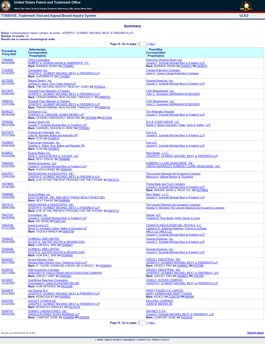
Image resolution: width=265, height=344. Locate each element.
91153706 (7, 300)
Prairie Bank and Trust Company (165, 184)
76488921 (182, 265)
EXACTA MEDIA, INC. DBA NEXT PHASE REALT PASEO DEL (66, 197)
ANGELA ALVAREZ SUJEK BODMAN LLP (54, 314)
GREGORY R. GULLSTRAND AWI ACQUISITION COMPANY (65, 272)
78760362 (7, 121)
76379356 (91, 117)
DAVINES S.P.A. (156, 311)
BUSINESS (129, 340)
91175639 (7, 80)
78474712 (113, 179)
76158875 (53, 138)
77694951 (7, 59)
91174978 (7, 90)
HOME (100, 340)
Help (89, 8)
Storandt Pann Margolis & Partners (49, 90)
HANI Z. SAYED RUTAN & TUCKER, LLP (53, 156)
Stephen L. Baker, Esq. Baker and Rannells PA (56, 145)
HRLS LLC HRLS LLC (159, 231)
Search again (255, 332)
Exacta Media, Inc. (39, 153)
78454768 (7, 225)
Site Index (26, 8)
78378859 (7, 184)
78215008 (66, 286)
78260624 (105, 265)
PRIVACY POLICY (161, 340)
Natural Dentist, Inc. (40, 80)
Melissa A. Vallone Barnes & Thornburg (169, 176)
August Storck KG (39, 121)
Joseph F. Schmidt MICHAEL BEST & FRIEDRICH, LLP (180, 314)
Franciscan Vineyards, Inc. (44, 132)
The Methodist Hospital (160, 111)
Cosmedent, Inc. (38, 70)
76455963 (65, 276)
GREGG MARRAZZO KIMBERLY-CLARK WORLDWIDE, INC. (183, 166)
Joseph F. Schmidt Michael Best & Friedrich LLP (175, 63)
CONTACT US (143, 340)
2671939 (107, 117)
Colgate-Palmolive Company (163, 70)
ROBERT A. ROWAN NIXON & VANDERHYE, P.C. (59, 63)
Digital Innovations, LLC (42, 163)
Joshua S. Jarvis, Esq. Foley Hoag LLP (52, 83)
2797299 (198, 265)
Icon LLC (151, 132)
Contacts (52, 8)
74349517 (186, 66)
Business (63, 8)
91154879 (7, 290)
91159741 (7, 269)
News (83, 8)
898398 (189, 296)
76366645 (7, 249)
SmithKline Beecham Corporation (48, 280)
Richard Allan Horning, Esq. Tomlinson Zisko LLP (57, 262)
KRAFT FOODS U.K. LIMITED (164, 290)
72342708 (174, 296)
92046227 (7, 111)
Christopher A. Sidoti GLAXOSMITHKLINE (53, 283)
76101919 (186, 317)
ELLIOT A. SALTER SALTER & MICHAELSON (56, 241)
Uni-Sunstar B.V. (38, 290)
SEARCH (117, 340)
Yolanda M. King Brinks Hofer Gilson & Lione (173, 218)
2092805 (84, 317)
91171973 (7, 132)
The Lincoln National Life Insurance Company (173, 173)
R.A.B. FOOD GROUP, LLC (162, 121)
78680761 (104, 97)
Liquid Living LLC (38, 225)
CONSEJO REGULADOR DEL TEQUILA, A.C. (174, 225)
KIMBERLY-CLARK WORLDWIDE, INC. (170, 163)
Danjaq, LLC (153, 215)
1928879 (202, 66)
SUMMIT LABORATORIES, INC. (48, 311)
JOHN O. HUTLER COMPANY (164, 280)
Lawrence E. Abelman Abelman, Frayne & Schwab (176, 228)
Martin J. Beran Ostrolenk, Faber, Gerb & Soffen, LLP (178, 125)
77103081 (7, 70)
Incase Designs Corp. (41, 259)
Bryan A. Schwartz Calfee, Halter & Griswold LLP (57, 228)
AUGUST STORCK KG (42, 300)
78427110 (7, 215)
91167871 (7, 173)
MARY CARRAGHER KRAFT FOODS (169, 293)
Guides (43, 8)
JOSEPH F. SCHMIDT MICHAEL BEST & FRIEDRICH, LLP (182, 272)
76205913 (64, 296)
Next (152, 44)
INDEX (108, 340)
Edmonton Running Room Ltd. (164, 59)
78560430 (7, 163)
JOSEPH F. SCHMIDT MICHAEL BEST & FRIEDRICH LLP (64, 73)
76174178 (74, 307)
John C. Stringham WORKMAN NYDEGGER (173, 94)
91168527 (7, 153)
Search (35, 8)
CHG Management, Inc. (160, 90)
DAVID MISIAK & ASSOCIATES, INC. (51, 173)
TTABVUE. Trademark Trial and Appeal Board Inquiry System (48, 15)
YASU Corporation (39, 59)
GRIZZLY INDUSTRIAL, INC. (163, 259)
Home (17, 8)
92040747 (7, 311)
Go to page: (130, 44)
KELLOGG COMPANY (159, 300)
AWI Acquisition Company (43, 269)
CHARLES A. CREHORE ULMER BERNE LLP (56, 114)
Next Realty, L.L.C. (157, 153)
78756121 (99, 86)
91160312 (7, 259)
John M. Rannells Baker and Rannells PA (53, 135)
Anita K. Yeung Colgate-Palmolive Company (172, 73)
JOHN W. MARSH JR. (159, 304)
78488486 (64, 159)
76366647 (7, 238)
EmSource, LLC (37, 111)
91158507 (7, 280)
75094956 (68, 317)
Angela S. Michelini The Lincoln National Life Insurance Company (185, 207)
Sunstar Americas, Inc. (160, 80)
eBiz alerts (74, 8)
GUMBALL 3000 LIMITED (43, 238)
